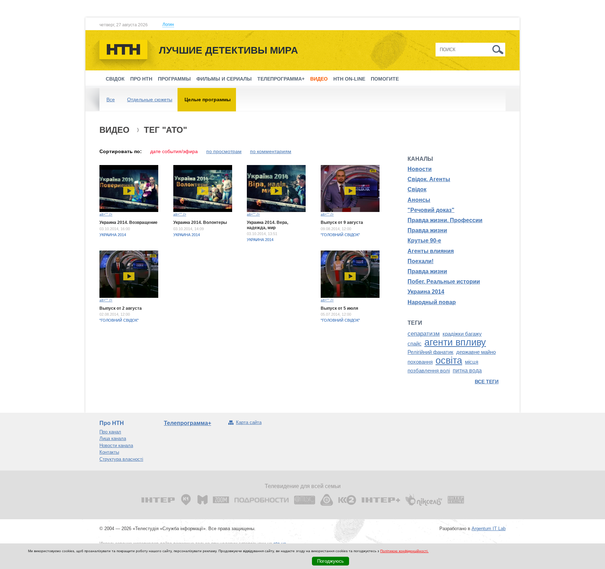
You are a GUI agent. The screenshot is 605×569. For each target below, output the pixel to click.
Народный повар (432, 302)
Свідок (115, 79)
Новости (420, 169)
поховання (420, 362)
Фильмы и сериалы (224, 79)
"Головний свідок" (340, 235)
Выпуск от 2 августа (120, 308)
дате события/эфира (174, 151)
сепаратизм (424, 333)
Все (110, 99)
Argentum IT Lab (489, 528)
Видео (319, 79)
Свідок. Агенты (429, 179)
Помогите (385, 79)
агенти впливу (455, 342)
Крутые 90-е (424, 241)
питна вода (467, 370)
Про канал (110, 431)
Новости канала (116, 445)
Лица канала (112, 438)
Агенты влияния (431, 251)
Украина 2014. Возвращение (128, 222)
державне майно (476, 352)
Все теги (487, 381)
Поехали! (420, 261)
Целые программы (208, 99)
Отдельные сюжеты (149, 99)
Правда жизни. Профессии (445, 220)
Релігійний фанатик (430, 352)
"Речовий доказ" (431, 210)
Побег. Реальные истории (444, 281)
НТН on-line (349, 79)
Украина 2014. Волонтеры (200, 222)
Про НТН (141, 79)
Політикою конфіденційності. (404, 551)
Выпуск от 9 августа (342, 222)
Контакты (109, 452)
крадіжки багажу (462, 334)
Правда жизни (427, 230)
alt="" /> (105, 214)
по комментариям (270, 151)
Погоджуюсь (330, 561)
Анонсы (419, 200)
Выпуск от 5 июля (339, 308)
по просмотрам (224, 151)
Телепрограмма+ (281, 79)
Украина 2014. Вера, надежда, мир (267, 225)
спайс (415, 344)
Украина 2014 (112, 235)
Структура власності (121, 459)
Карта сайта (249, 422)
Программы (174, 79)
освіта (449, 360)
